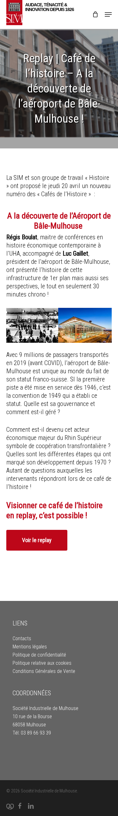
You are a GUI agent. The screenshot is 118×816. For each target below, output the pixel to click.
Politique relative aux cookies (42, 663)
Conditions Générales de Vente (44, 671)
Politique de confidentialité (39, 655)
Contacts (22, 638)
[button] (108, 14)
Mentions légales (30, 647)
